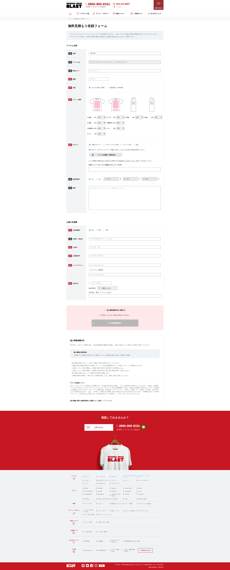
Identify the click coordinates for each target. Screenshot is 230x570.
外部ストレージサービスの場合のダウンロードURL (105, 165)
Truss (140, 491)
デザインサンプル (143, 510)
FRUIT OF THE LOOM (115, 495)
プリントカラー (102, 510)
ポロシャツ (114, 476)
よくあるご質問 (102, 531)
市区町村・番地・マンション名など (100, 292)
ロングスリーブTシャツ (130, 476)
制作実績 (86, 541)
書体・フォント (115, 510)
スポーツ (100, 503)
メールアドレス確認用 (96, 270)
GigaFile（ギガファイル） (127, 161)
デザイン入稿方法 (130, 510)
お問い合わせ (99, 427)
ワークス (113, 480)
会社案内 (100, 541)
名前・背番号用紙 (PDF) (130, 550)
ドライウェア (101, 476)
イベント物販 (128, 503)
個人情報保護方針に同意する (116, 310)
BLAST (86, 488)
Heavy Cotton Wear (103, 499)
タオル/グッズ (115, 483)
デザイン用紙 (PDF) (115, 550)
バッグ (86, 483)
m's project (114, 499)
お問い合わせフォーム (114, 36)
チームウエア (88, 503)
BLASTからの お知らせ (115, 541)
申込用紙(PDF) (102, 550)
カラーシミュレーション (105, 514)
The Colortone (88, 491)
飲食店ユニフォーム (117, 503)
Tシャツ (86, 476)
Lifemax (127, 494)
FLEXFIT (114, 491)
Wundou (86, 499)
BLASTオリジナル (103, 480)
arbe (126, 499)
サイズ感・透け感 (89, 514)
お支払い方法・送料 (103, 522)
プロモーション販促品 (144, 503)
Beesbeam (101, 494)
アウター (86, 480)
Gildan (140, 488)
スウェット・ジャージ (144, 476)
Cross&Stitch (88, 494)
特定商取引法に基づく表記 (132, 541)
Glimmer (113, 488)
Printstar (100, 488)
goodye (100, 491)
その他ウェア (101, 483)
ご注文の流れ (88, 531)
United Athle (128, 488)
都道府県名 (92, 288)
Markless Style (142, 499)
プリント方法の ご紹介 (88, 510)
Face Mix (141, 494)
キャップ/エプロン (143, 480)
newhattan (128, 491)
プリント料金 (88, 522)
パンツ (127, 480)
